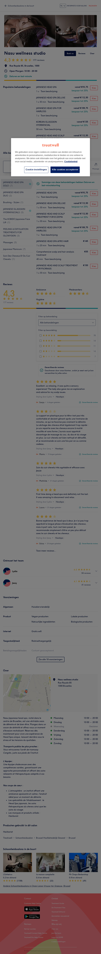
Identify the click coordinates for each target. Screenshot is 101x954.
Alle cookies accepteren (65, 170)
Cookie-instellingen (36, 170)
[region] (50, 157)
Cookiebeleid (70, 162)
